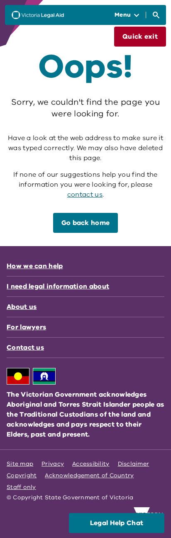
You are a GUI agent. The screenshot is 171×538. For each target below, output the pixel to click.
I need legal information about (58, 286)
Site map (20, 464)
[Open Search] (156, 15)
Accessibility (91, 464)
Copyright (22, 475)
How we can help (35, 266)
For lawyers (26, 327)
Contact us (25, 347)
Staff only (21, 487)
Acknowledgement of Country (89, 475)
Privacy (53, 464)
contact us (85, 194)
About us (22, 307)
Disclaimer (133, 464)
